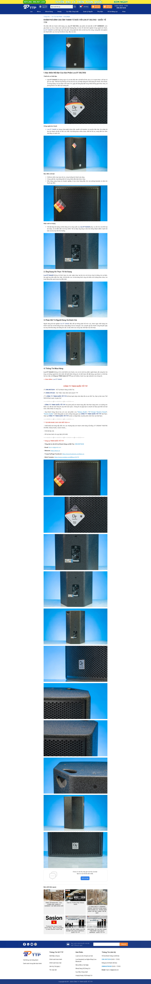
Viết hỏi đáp (85, 878)
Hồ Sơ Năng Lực (113, 11)
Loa (31, 11)
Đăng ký (123, 944)
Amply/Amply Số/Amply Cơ (84, 975)
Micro (39, 11)
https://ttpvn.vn (55, 450)
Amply (59, 11)
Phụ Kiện (100, 11)
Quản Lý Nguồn (88, 11)
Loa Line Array (82, 956)
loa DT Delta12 (48, 30)
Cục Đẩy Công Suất (72, 11)
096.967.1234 (121, 8)
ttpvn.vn (51, 447)
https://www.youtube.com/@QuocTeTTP (66, 457)
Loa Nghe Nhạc (88, 959)
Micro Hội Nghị (84, 965)
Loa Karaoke (79, 959)
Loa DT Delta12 (51, 129)
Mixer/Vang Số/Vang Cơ (83, 968)
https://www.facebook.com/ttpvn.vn (73, 454)
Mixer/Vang (49, 11)
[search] (74, 6)
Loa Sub (90, 956)
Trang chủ (47, 16)
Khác (124, 11)
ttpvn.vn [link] (108, 970)
